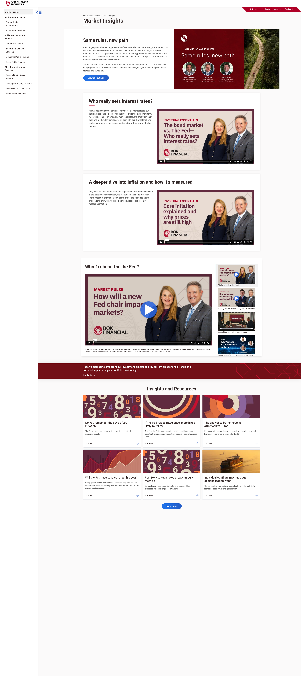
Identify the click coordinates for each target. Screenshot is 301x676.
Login (267, 9)
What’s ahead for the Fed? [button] (228, 285)
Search (255, 9)
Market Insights (12, 12)
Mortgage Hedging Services (19, 83)
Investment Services (15, 30)
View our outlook (96, 78)
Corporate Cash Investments (13, 23)
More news (171, 506)
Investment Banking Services (15, 50)
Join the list (89, 375)
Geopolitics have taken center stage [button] (232, 332)
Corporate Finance (14, 43)
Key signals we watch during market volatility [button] (236, 308)
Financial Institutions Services (15, 77)
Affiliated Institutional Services (15, 68)
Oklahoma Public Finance (17, 57)
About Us (277, 9)
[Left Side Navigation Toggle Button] (38, 12)
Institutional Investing (15, 17)
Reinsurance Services (16, 93)
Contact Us (289, 9)
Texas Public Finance (15, 62)
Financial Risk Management (18, 88)
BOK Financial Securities (92, 15)
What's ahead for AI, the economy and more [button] (235, 355)
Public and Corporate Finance (15, 37)
